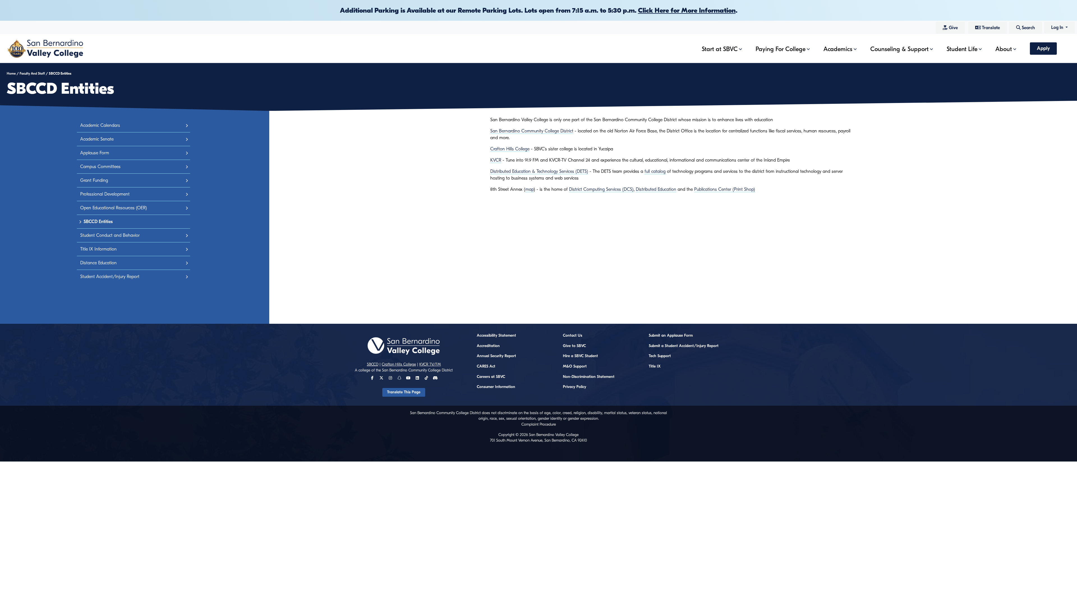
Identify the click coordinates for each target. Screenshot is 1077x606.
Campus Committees (100, 166)
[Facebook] (372, 378)
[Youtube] (408, 378)
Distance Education (98, 262)
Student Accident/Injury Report (109, 276)
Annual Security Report (496, 356)
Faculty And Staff (32, 73)
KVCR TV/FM (430, 364)
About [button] (1003, 49)
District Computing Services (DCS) (601, 189)
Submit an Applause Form (671, 335)
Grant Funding (94, 180)
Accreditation (488, 346)
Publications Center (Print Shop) (724, 189)
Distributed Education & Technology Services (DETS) (539, 171)
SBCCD (372, 364)
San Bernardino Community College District (531, 131)
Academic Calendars (100, 125)
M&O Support (575, 366)
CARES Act (486, 366)
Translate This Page (403, 392)
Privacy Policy (574, 387)
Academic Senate (97, 139)
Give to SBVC (574, 346)
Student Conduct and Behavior (110, 235)
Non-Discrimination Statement (589, 377)
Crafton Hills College (510, 149)
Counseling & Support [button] (899, 49)
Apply (1043, 48)
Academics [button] (837, 49)
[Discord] (435, 378)
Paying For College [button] (781, 49)
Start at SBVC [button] (720, 49)
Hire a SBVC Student (580, 356)
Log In (1057, 27)
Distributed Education (656, 189)
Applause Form (94, 152)
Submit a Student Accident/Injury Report (684, 346)
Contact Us (572, 335)
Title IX (655, 366)
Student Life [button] (962, 49)
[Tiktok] (426, 378)
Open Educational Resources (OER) (113, 207)
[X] (381, 378)
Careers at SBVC (491, 377)
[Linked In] (417, 378)
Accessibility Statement (496, 335)
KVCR (495, 160)
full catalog (655, 171)
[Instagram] (390, 378)
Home (11, 73)
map (529, 189)
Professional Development (105, 194)
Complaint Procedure (538, 424)
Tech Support (660, 356)
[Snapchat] (399, 378)
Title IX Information (98, 249)
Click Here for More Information (687, 10)
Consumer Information (496, 387)
